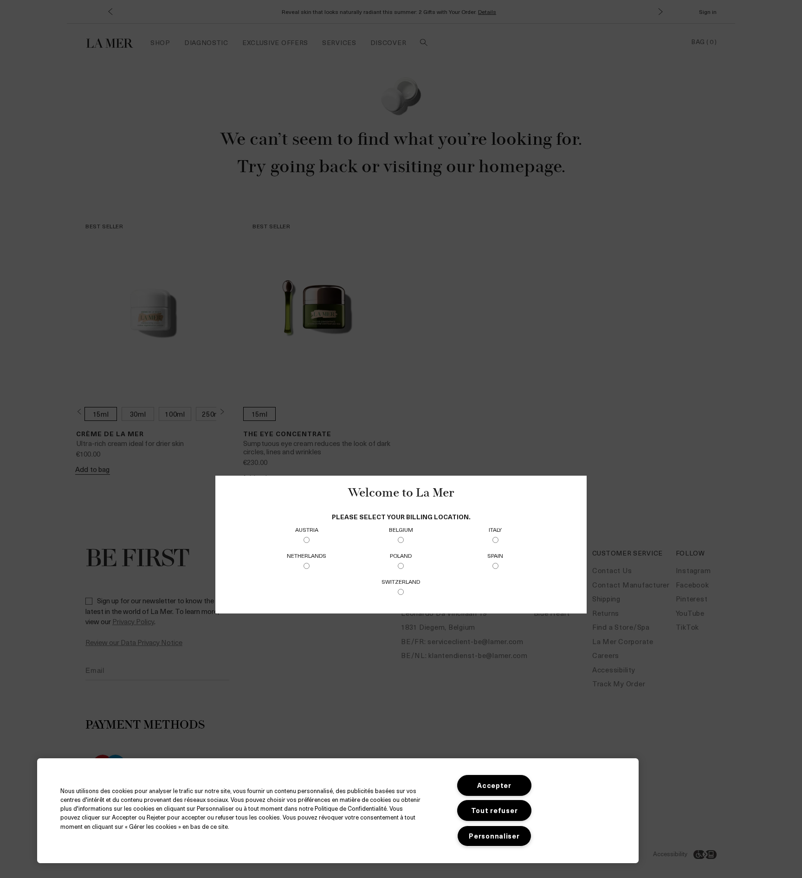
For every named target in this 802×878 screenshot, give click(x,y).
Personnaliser (494, 836)
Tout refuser (494, 810)
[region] (338, 810)
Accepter (494, 785)
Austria (306, 529)
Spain (495, 555)
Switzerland (401, 581)
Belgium (401, 529)
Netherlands (306, 555)
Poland (401, 555)
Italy (495, 529)
